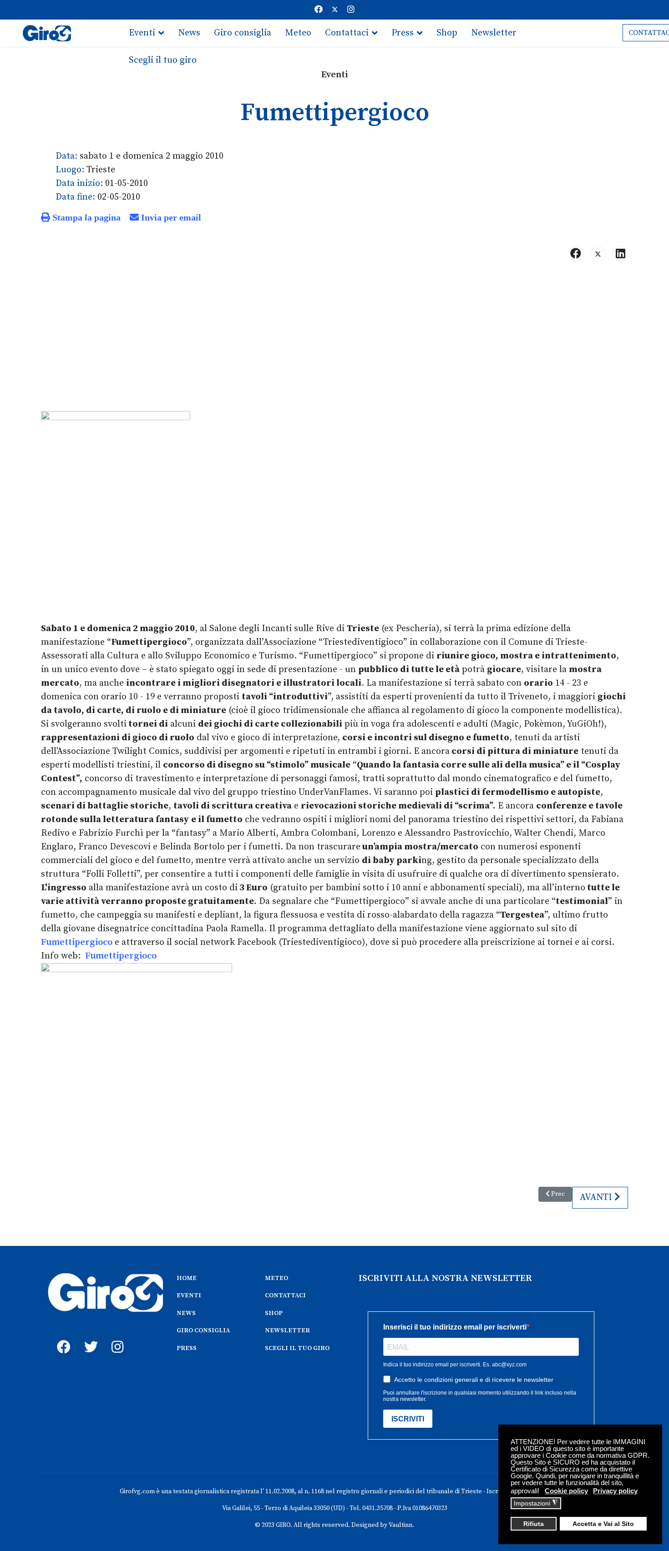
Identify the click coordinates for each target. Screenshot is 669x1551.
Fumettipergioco (76, 942)
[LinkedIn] (620, 253)
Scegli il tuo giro (163, 60)
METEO (276, 1278)
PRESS (187, 1348)
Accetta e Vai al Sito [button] (603, 1524)
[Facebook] (318, 10)
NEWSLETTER (287, 1330)
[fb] (61, 1337)
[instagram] (116, 1337)
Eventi (142, 33)
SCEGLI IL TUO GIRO (297, 1348)
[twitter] (88, 1337)
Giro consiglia (242, 33)
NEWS (186, 1313)
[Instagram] (351, 10)
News (189, 33)
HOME (187, 1278)
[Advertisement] (334, 340)
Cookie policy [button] (566, 1491)
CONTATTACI (285, 1295)
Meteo (298, 33)
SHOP (274, 1313)
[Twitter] (335, 10)
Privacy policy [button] (615, 1491)
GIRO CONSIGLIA (203, 1330)
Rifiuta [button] (533, 1524)
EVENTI (189, 1295)
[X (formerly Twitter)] (598, 253)
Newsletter (494, 33)
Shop (446, 33)
